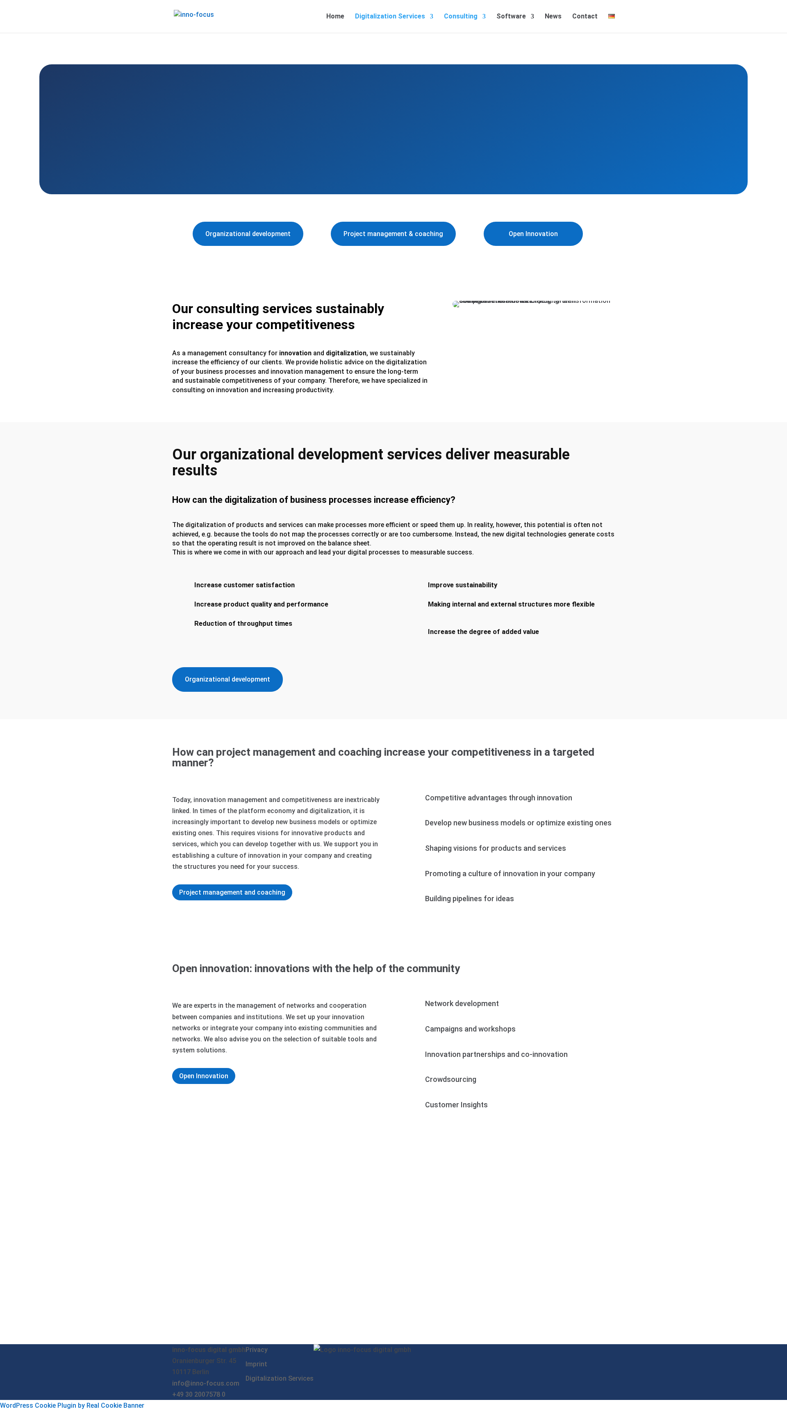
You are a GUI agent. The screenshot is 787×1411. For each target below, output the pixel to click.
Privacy (257, 1350)
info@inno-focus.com (205, 1383)
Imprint (256, 1364)
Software (511, 17)
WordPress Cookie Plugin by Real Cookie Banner (72, 1405)
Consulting (461, 17)
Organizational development (248, 234)
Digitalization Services (390, 17)
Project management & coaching (393, 234)
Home (335, 17)
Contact (585, 17)
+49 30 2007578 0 (198, 1394)
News (553, 17)
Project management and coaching (232, 892)
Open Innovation (533, 234)
